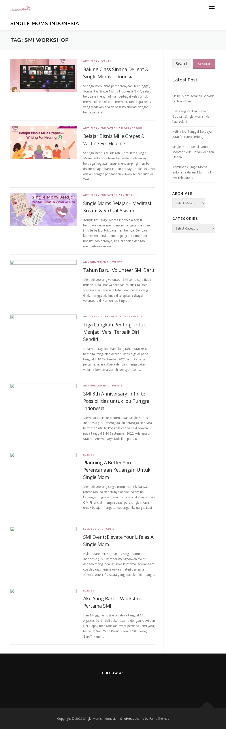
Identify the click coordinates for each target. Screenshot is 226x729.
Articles (90, 61)
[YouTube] (112, 684)
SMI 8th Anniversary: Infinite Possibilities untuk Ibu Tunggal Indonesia (117, 400)
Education (109, 128)
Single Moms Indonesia (44, 23)
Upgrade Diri (131, 128)
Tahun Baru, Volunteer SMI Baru (118, 270)
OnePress (127, 718)
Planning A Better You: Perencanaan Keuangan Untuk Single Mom (116, 469)
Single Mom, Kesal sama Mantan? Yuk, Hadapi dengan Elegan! (193, 152)
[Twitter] (134, 684)
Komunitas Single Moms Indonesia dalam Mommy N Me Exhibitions (192, 172)
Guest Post (109, 316)
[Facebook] (102, 684)
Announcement (95, 262)
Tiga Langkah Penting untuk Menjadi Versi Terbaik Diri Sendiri (114, 331)
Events (105, 61)
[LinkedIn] (123, 684)
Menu (212, 8)
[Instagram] (91, 684)
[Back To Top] (207, 708)
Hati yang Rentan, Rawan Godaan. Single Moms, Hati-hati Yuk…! (192, 116)
